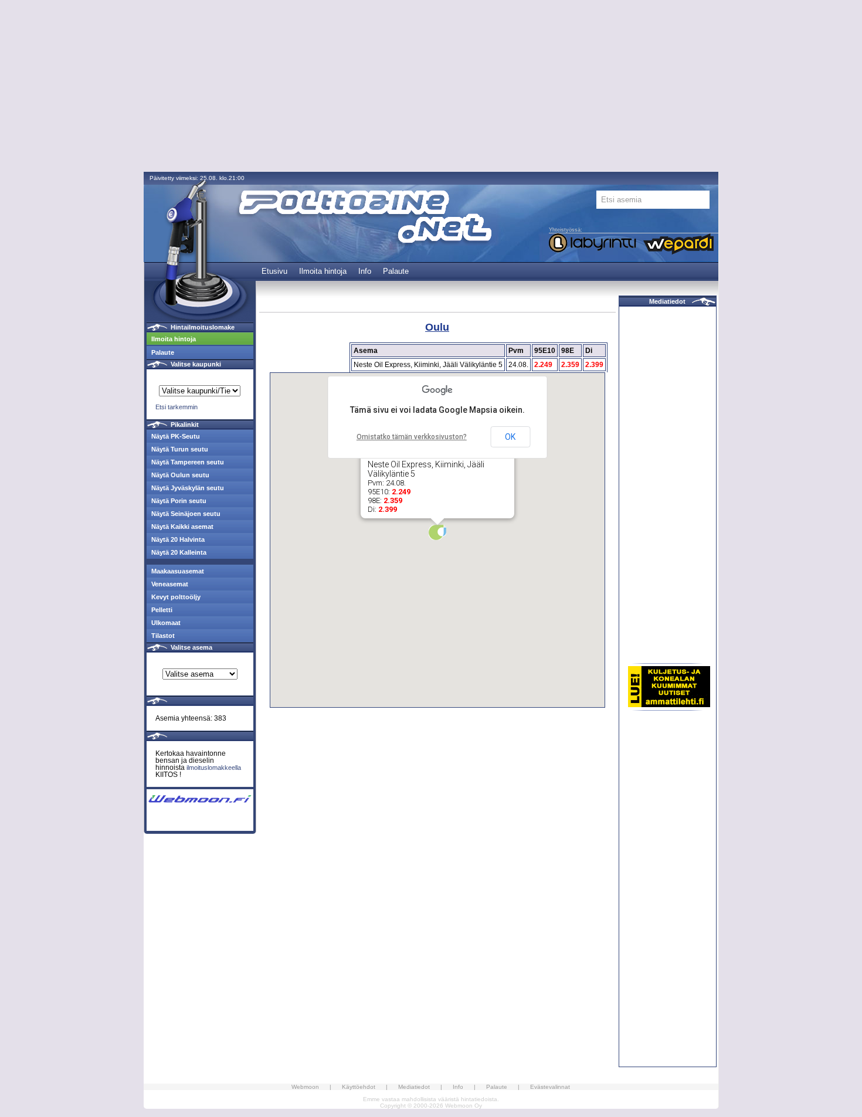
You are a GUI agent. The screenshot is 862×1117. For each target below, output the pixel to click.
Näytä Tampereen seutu (187, 462)
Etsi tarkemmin (176, 406)
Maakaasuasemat (177, 571)
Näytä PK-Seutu (175, 436)
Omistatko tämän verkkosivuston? (412, 437)
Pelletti (161, 609)
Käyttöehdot (358, 1087)
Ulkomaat (166, 622)
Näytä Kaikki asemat (182, 526)
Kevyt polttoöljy (176, 596)
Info (364, 271)
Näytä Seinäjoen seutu (185, 513)
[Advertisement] (431, 87)
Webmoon (305, 1087)
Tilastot (163, 635)
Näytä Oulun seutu (180, 474)
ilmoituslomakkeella (213, 767)
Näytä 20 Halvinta (178, 539)
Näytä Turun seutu (179, 449)
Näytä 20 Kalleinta (178, 552)
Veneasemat (169, 584)
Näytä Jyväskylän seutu (187, 487)
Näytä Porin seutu (178, 500)
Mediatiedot (667, 301)
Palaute (396, 271)
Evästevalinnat (550, 1087)
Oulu (437, 327)
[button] (437, 532)
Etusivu (274, 271)
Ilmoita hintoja (323, 271)
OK (510, 437)
